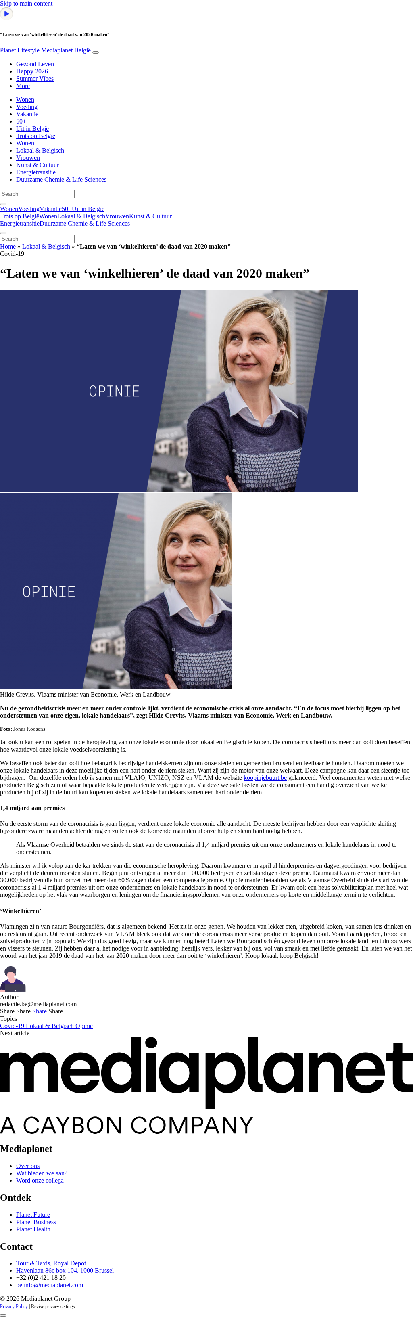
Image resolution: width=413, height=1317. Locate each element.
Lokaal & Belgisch (40, 150)
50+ (21, 121)
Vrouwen (28, 157)
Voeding (27, 106)
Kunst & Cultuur (37, 164)
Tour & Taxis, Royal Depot (51, 1263)
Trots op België (35, 135)
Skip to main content (26, 3)
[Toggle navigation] (95, 52)
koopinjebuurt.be (265, 777)
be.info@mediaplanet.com (49, 1284)
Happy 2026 (32, 71)
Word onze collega (40, 1180)
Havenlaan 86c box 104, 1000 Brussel (65, 1270)
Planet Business (36, 1222)
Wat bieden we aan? (41, 1173)
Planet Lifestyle (45, 50)
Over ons (28, 1165)
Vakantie (27, 114)
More (23, 85)
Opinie (84, 1025)
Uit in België (32, 128)
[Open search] (3, 204)
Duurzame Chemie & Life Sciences (61, 179)
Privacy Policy (14, 1306)
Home (8, 246)
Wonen (25, 99)
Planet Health (33, 1229)
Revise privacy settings (53, 1306)
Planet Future (33, 1214)
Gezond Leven (35, 64)
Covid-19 (13, 1025)
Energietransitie (36, 172)
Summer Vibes (35, 78)
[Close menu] (3, 233)
